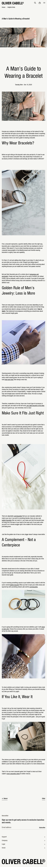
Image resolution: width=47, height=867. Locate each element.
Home (3, 7)
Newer (6, 798)
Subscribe (42, 828)
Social (3, 848)
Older (43, 798)
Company (4, 840)
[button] (35, 3)
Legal (3, 844)
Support (4, 837)
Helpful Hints (11, 7)
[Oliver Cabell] (13, 3)
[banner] (23, 3)
